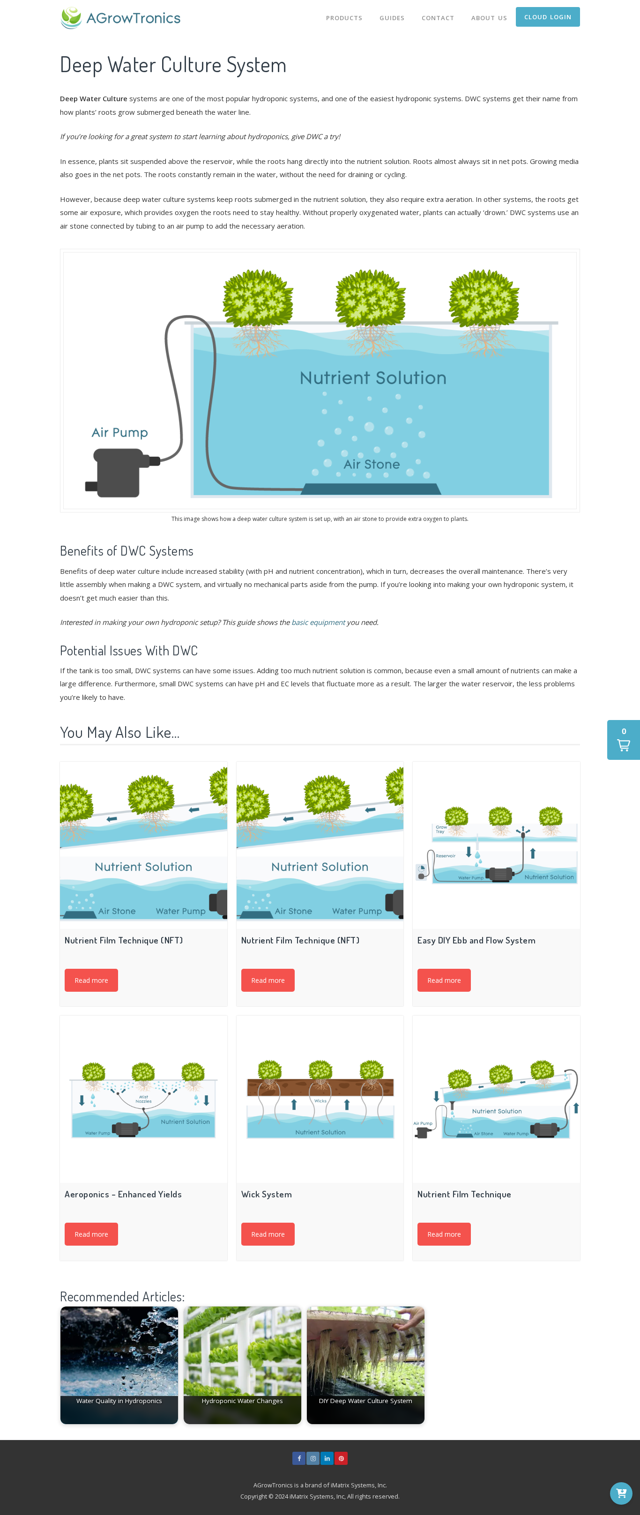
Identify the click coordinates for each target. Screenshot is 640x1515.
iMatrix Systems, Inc (358, 1485)
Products (344, 18)
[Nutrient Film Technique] (496, 1099)
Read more (91, 980)
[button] (623, 740)
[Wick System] (320, 1099)
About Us (489, 18)
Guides (392, 18)
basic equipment (318, 622)
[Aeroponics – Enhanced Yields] (143, 1099)
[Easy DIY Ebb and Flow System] (496, 845)
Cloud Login (548, 17)
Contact (438, 18)
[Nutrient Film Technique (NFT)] (143, 845)
